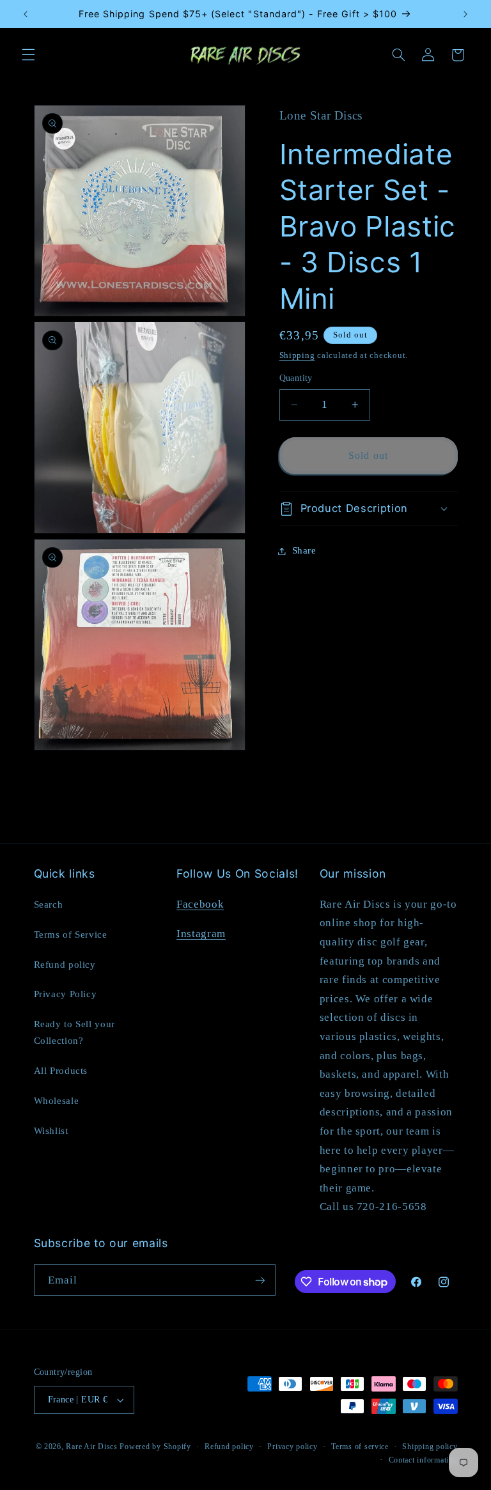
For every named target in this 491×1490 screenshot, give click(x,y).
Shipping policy (429, 1446)
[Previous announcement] (26, 14)
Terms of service (360, 1446)
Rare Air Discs (91, 1446)
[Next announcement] (465, 14)
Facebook (200, 904)
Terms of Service (70, 934)
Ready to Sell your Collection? (74, 1032)
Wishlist (51, 1131)
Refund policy (65, 964)
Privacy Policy (65, 994)
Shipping (297, 355)
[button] (28, 55)
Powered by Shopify (155, 1446)
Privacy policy (292, 1446)
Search (48, 904)
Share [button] (304, 550)
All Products (61, 1071)
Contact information (423, 1460)
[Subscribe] (259, 1280)
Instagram (201, 933)
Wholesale (56, 1101)
